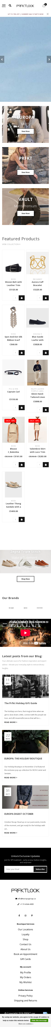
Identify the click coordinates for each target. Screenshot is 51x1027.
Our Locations (25, 929)
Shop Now (25, 579)
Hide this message (39, 1020)
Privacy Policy (25, 995)
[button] (2, 59)
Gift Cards (25, 959)
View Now (26, 131)
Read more (10, 722)
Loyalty (25, 934)
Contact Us (25, 944)
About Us (25, 949)
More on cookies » (26, 1024)
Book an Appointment (25, 954)
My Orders (25, 977)
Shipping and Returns (25, 1000)
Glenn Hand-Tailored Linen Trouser (37, 397)
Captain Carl (13, 391)
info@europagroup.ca (27, 898)
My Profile (25, 972)
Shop (25, 939)
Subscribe (40, 869)
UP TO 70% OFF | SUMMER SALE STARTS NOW (25, 14)
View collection (10, 244)
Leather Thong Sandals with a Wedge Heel (13, 506)
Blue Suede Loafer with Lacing (37, 340)
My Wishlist (25, 982)
